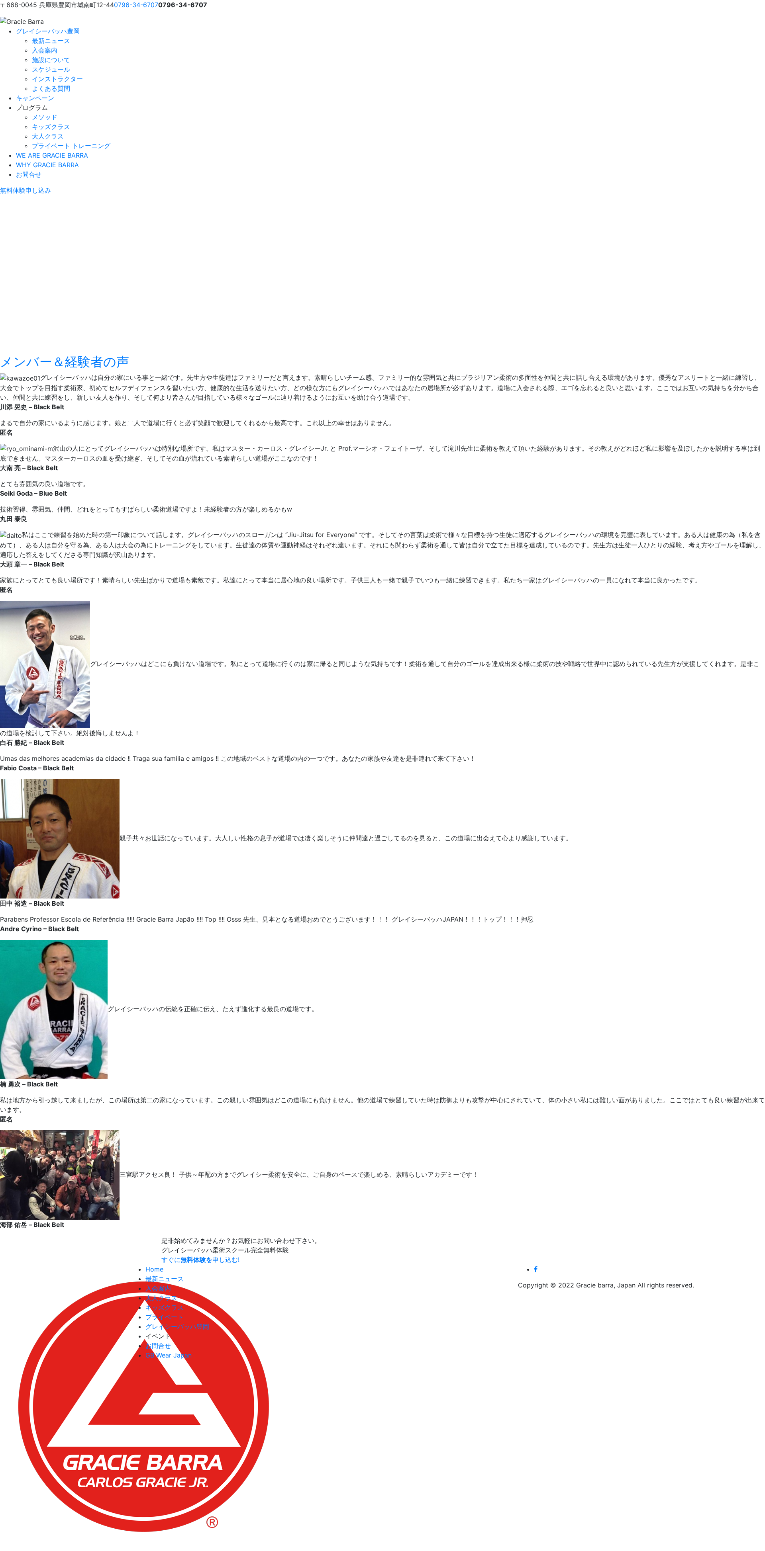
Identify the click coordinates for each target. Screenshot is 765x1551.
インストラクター (57, 79)
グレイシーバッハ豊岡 (48, 31)
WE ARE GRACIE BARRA (52, 155)
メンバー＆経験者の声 (64, 361)
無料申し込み (25, 190)
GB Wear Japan (168, 1355)
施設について (51, 60)
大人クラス (48, 136)
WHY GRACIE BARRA (47, 165)
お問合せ (28, 174)
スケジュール (51, 69)
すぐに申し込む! (200, 1260)
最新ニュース (51, 41)
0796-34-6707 (136, 5)
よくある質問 (51, 88)
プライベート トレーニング (71, 146)
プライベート (164, 1317)
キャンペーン (35, 98)
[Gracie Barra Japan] (22, 21)
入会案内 (44, 50)
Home (154, 1269)
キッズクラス (51, 127)
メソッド (44, 117)
